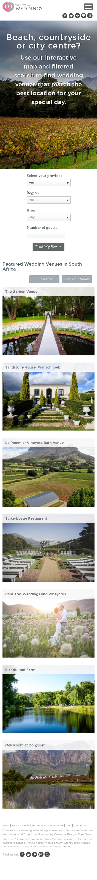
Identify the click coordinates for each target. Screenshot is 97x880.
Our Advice (39, 825)
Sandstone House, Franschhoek (32, 367)
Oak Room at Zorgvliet (25, 745)
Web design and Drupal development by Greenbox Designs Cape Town (47, 834)
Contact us (80, 825)
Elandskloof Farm (20, 670)
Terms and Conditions (79, 830)
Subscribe (44, 279)
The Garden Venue (21, 292)
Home (5, 825)
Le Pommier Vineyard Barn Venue (34, 443)
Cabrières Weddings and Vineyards (35, 594)
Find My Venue (21, 825)
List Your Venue (77, 279)
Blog (68, 825)
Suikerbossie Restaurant (26, 518)
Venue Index (55, 825)
